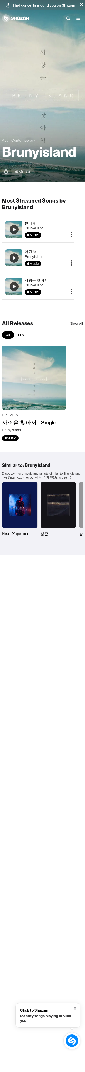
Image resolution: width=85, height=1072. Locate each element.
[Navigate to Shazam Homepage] (15, 18)
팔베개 (30, 223)
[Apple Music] (10, 438)
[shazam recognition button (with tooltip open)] (72, 1041)
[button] (81, 4)
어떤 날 (31, 251)
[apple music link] (22, 172)
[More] (71, 235)
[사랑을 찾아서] (14, 286)
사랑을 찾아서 (36, 280)
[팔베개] (14, 229)
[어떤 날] (14, 258)
